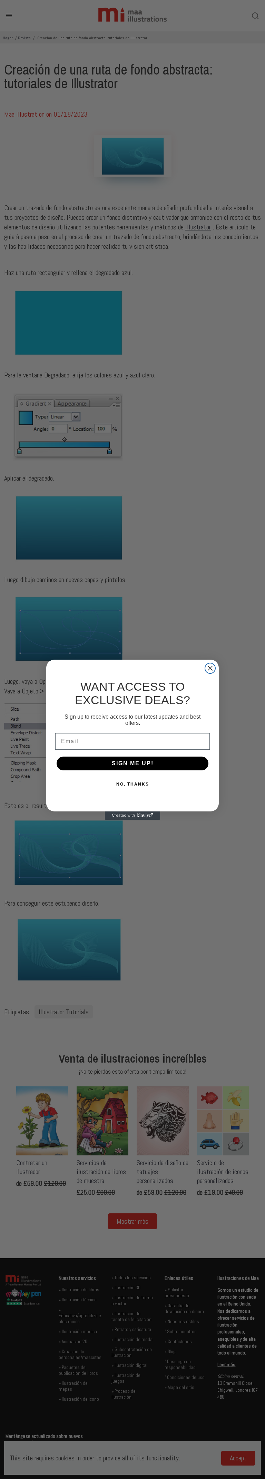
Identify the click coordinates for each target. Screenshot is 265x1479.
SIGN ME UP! (133, 763)
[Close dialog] (210, 668)
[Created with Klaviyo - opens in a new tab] (132, 815)
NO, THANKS (132, 784)
